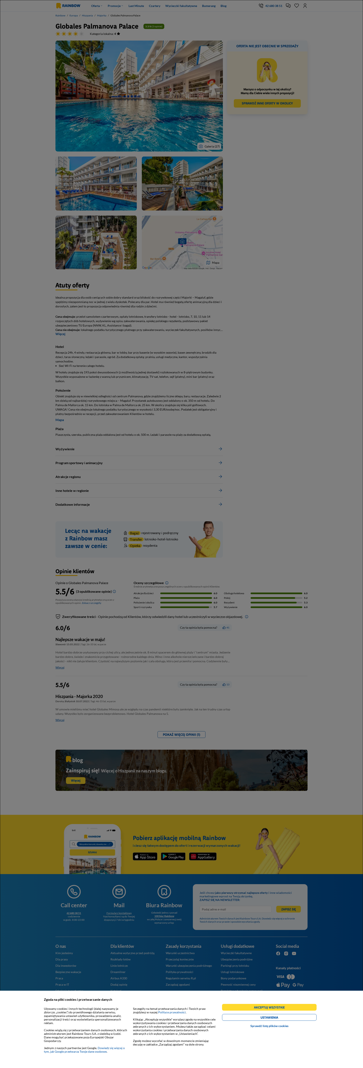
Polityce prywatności (172, 1012)
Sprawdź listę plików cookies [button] (269, 1026)
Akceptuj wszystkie (271, 1008)
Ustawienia (276, 1018)
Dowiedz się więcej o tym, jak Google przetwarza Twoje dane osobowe (84, 1049)
